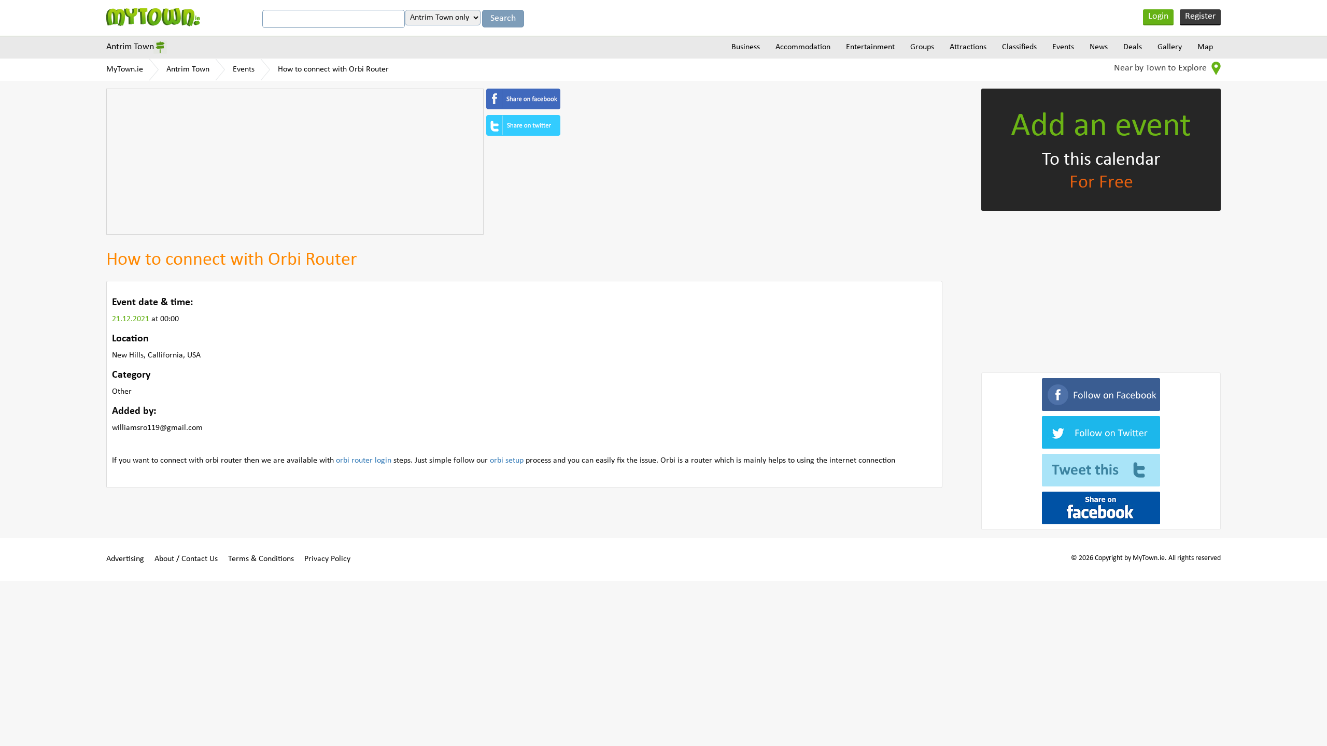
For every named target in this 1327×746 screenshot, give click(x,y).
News (1099, 47)
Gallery (1169, 47)
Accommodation (802, 47)
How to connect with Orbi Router (333, 69)
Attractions (968, 47)
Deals (1132, 47)
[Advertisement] (295, 161)
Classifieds (1019, 47)
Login (1158, 16)
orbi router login (363, 460)
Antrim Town (130, 47)
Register (1200, 16)
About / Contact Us (186, 559)
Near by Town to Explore (1161, 68)
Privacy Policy (327, 559)
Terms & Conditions (261, 559)
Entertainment (870, 47)
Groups (922, 47)
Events (1063, 47)
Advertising (125, 559)
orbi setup (507, 460)
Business (745, 47)
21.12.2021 (131, 319)
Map (1205, 47)
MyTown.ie (124, 69)
